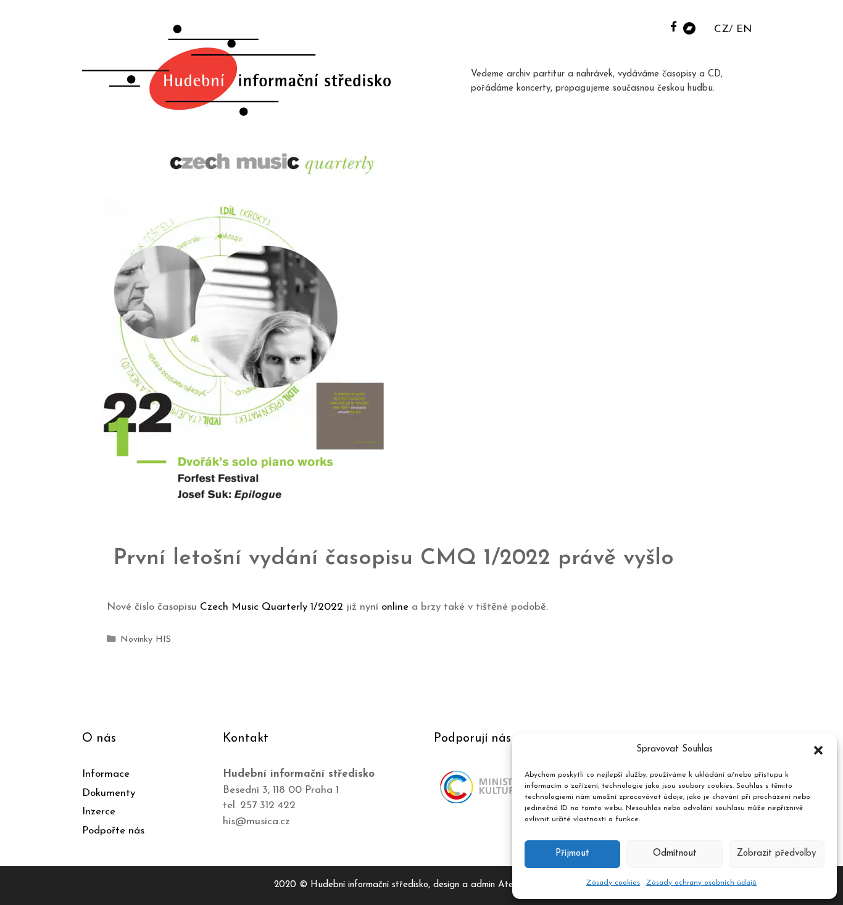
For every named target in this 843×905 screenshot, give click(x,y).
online (395, 607)
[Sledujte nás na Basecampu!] (689, 27)
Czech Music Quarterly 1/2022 (271, 607)
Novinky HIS (145, 639)
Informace (106, 774)
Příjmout (572, 853)
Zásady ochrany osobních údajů (701, 883)
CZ (721, 29)
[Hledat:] (657, 25)
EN (744, 29)
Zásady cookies (613, 883)
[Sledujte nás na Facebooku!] (673, 26)
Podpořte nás (113, 830)
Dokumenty (108, 793)
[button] (818, 749)
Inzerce (98, 811)
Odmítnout (675, 853)
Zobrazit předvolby (776, 853)
